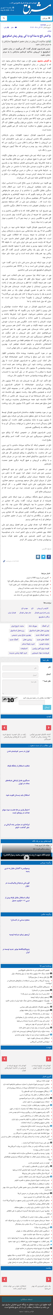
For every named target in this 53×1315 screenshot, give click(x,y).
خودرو (49, 716)
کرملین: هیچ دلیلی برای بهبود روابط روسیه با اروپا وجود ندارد (28, 1238)
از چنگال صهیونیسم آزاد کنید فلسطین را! (35, 1091)
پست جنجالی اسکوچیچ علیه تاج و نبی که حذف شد (31, 595)
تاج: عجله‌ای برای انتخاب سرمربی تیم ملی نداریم (32, 591)
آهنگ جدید (14, 639)
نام (49, 667)
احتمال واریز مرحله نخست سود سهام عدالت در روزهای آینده (16, 811)
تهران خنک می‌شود (42, 1080)
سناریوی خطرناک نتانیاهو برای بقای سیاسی (34, 1007)
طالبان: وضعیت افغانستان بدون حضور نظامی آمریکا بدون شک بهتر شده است (27, 1188)
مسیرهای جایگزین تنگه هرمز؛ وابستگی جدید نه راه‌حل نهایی (28, 986)
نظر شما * (47, 681)
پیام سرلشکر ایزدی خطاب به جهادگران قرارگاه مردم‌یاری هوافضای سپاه (28, 1158)
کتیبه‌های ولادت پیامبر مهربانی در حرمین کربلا (33, 1193)
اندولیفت (24, 648)
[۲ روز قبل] (41, 902)
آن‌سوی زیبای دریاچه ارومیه (19, 934)
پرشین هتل (27, 639)
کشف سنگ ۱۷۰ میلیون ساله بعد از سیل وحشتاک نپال (30, 973)
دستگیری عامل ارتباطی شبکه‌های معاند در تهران (17, 782)
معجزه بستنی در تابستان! (20, 920)
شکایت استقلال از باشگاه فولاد (18, 766)
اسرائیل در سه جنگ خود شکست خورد (36, 1234)
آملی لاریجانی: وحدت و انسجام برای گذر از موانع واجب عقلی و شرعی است (26, 1138)
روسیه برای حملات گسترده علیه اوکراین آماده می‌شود (30, 1170)
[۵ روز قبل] (14, 726)
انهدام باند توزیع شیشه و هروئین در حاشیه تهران (41, 1066)
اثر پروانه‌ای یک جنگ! (41, 1227)
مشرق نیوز (31, 7)
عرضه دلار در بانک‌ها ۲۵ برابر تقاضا (37, 1014)
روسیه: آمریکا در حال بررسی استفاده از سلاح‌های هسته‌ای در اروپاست (29, 982)
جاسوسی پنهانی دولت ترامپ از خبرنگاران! (34, 1217)
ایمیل (48, 674)
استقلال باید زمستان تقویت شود (18, 795)
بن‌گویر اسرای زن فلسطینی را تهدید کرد (35, 1166)
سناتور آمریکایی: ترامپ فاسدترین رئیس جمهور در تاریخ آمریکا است (26, 1200)
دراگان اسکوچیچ (44, 617)
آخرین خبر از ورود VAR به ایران (38, 577)
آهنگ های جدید (43, 639)
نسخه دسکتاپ (26, 1299)
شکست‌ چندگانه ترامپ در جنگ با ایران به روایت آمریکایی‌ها (28, 1146)
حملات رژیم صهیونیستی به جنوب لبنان (36, 1101)
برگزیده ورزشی (45, 862)
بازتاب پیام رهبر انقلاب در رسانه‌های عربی (34, 1115)
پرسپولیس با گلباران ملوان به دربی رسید (17, 870)
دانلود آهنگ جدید (42, 635)
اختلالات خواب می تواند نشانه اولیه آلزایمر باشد (14, 1287)
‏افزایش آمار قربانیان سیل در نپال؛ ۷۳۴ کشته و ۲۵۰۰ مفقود (28, 1255)
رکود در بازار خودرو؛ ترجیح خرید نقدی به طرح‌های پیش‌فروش (14, 735)
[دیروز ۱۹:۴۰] (41, 887)
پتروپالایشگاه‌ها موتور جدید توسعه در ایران (16, 951)
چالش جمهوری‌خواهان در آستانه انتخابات (35, 1122)
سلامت (48, 1268)
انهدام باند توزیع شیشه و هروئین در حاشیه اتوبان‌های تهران (15, 1068)
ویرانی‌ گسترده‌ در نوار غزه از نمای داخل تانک (34, 1027)
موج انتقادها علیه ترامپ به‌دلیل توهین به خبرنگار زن (31, 1133)
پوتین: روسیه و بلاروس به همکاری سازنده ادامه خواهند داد (28, 1153)
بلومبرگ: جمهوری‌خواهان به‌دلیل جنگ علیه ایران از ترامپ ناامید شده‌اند (29, 1002)
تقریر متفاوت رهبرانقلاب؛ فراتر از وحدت (35, 1105)
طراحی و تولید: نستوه (26, 1311)
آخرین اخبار (47, 1076)
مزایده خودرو (44, 643)
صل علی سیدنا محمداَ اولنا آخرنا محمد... (35, 1142)
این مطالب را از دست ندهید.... (39, 745)
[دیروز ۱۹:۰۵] (41, 953)
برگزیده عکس (46, 914)
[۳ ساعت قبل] (41, 785)
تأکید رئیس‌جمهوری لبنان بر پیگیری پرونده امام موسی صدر (29, 1112)
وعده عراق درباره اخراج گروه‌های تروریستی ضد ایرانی (30, 1031)
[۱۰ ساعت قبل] (39, 1277)
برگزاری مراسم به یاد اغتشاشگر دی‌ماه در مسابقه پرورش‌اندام (28, 1088)
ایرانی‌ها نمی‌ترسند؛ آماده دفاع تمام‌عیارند (34, 1126)
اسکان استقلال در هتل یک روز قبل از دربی (34, 1094)
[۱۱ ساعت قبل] (14, 1277)
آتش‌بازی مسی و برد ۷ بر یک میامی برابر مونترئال (32, 1224)
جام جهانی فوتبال (25, 612)
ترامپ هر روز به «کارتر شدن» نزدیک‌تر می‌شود (33, 1021)
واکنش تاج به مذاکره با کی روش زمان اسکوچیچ (26, 36)
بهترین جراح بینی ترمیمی (21, 635)
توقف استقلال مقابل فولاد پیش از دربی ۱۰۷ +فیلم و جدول (17, 899)
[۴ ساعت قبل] (41, 814)
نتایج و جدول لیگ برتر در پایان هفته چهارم (34, 1010)
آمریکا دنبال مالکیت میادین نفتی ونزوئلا (35, 1173)
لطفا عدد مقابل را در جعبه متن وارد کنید (37, 698)
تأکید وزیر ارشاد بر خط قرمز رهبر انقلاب (35, 1245)
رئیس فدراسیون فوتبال (42, 612)
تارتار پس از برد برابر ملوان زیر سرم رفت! (35, 993)
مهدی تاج (24, 608)
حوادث (48, 1047)
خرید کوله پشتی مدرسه (18, 653)
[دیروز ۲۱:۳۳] (41, 872)
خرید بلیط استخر (28, 643)
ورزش (45, 18)
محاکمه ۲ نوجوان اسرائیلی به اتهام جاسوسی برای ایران (30, 1119)
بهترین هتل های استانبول (39, 630)
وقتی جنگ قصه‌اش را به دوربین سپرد (36, 1197)
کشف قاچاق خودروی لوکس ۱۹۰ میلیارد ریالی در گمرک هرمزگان (40, 737)
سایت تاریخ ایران (17, 626)
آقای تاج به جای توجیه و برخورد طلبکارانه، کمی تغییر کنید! (29, 584)
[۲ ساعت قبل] (41, 755)
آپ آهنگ (45, 626)
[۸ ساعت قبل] (41, 939)
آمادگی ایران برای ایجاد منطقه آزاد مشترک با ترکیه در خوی (29, 1108)
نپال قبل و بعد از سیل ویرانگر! (38, 977)
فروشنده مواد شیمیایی (40, 653)
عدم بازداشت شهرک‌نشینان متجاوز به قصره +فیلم (32, 1180)
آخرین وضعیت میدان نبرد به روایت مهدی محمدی (32, 1035)
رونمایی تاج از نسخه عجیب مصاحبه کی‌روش (33, 588)
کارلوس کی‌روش (42, 608)
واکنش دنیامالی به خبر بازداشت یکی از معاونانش (32, 1017)
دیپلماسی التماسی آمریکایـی (39, 1041)
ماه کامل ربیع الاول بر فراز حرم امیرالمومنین (34, 1098)
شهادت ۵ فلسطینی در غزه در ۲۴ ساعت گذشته (33, 1129)
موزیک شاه (33, 626)
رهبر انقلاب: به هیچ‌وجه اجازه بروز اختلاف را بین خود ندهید (28, 1241)
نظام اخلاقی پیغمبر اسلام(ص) (38, 1204)
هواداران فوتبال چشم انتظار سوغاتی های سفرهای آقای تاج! (28, 581)
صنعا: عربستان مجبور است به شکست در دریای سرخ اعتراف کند (27, 1220)
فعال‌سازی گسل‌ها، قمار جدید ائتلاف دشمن (34, 1176)
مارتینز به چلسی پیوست (41, 1149)
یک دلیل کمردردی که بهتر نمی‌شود (37, 1024)
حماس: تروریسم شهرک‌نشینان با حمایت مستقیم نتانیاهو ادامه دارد (26, 1084)
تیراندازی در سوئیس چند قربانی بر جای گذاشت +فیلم (17, 826)
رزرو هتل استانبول (17, 630)
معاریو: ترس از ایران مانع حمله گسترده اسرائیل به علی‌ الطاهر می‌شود (29, 1212)
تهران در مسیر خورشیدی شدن (18, 751)
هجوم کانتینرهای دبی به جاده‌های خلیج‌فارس (33, 970)
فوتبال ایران (12, 612)
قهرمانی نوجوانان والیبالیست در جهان (17, 884)
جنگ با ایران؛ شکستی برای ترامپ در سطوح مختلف (31, 1207)
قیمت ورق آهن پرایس (40, 648)
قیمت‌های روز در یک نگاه (41, 841)
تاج (32, 608)
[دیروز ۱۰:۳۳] (39, 726)
